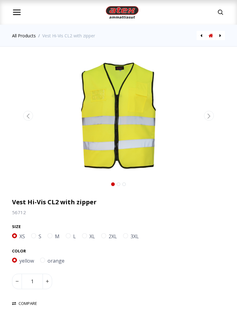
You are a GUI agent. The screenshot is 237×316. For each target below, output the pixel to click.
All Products (24, 36)
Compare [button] (28, 303)
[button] (28, 116)
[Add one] (47, 281)
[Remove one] (17, 281)
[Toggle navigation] (16, 12)
